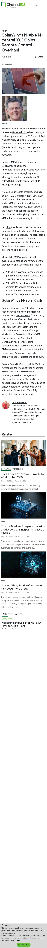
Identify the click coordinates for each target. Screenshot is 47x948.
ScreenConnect (19, 319)
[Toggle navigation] (42, 4)
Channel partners (12, 469)
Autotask (19, 353)
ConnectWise (23, 315)
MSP (4, 30)
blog (8, 227)
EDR (3, 580)
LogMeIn (23, 345)
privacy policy (40, 938)
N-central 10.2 (19, 132)
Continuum (7, 341)
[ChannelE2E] (13, 5)
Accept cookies (23, 945)
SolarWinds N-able (11, 128)
